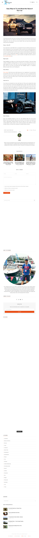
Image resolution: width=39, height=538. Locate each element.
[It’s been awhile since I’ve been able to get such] (30, 390)
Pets (5, 475)
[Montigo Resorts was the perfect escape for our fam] (8, 384)
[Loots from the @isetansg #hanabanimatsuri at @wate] (8, 366)
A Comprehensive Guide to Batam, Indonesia (16, 516)
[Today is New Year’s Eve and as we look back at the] (19, 403)
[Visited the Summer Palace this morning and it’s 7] (19, 415)
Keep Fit (5, 468)
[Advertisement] (19, 240)
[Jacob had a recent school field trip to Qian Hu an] (19, 421)
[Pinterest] (33, 130)
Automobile (6, 438)
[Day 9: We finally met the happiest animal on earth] (19, 354)
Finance (5, 456)
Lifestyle (5, 470)
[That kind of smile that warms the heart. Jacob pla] (30, 421)
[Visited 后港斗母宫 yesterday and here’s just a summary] (30, 415)
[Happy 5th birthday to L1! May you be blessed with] (8, 372)
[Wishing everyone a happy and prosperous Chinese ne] (19, 329)
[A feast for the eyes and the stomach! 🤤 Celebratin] (30, 372)
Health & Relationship (7, 463)
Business (5, 443)
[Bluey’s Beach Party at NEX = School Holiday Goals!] (19, 372)
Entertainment (6, 452)
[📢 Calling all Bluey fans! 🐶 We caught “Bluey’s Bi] (19, 390)
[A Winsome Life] (8, 2)
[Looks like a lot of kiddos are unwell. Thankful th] (30, 409)
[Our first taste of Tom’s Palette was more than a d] (19, 323)
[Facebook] (30, 130)
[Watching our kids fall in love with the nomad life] (8, 348)
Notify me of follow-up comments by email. (11, 188)
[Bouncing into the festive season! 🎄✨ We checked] (30, 341)
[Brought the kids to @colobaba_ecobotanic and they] (8, 409)
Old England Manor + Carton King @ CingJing (16, 521)
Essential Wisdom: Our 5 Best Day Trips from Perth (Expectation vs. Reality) (30, 163)
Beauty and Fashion (7, 440)
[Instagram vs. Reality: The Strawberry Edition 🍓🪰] (8, 341)
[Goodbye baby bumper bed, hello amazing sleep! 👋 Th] (8, 378)
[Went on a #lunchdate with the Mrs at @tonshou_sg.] (19, 335)
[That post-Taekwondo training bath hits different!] (19, 366)
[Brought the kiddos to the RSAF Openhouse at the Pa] (8, 427)
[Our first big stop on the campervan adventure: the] (8, 354)
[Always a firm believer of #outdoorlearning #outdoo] (30, 323)
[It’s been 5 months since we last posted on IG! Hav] (30, 384)
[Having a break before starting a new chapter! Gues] (8, 403)
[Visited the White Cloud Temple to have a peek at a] (8, 415)
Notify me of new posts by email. (10, 190)
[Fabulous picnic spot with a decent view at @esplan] (19, 360)
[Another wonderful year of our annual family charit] (8, 329)
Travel (5, 486)
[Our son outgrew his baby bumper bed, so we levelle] (19, 378)
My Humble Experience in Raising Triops (15, 508)
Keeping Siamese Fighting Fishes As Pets (15, 525)
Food (5, 459)
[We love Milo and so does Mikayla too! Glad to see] (8, 421)
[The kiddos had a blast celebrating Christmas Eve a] (8, 335)
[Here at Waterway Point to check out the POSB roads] (30, 329)
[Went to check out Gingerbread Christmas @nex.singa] (19, 409)
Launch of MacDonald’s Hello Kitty (14, 512)
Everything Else (6, 454)
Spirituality (5, 482)
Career (5, 445)
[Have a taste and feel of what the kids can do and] (30, 403)
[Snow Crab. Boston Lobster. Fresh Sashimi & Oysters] (8, 323)
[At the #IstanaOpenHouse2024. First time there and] (8, 390)
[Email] (35, 130)
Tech (5, 484)
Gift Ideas (5, 461)
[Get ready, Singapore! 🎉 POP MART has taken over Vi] (30, 354)
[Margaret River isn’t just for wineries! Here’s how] (30, 348)
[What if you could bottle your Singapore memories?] (30, 360)
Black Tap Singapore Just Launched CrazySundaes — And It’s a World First (19, 163)
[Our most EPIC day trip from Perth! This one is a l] (19, 348)
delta (19, 140)
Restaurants (6, 479)
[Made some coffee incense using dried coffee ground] (8, 396)
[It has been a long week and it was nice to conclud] (30, 396)
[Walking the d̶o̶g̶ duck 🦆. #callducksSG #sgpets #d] (30, 366)
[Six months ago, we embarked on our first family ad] (8, 360)
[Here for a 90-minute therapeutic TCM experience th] (19, 384)
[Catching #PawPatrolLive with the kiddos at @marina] (30, 378)
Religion (5, 477)
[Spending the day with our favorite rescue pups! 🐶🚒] (19, 341)
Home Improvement (7, 466)
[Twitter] (31, 130)
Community (6, 447)
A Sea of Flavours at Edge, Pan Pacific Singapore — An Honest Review (8, 163)
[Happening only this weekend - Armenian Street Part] (19, 396)
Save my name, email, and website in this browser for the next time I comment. (16, 186)
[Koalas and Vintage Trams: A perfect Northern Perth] (30, 335)
